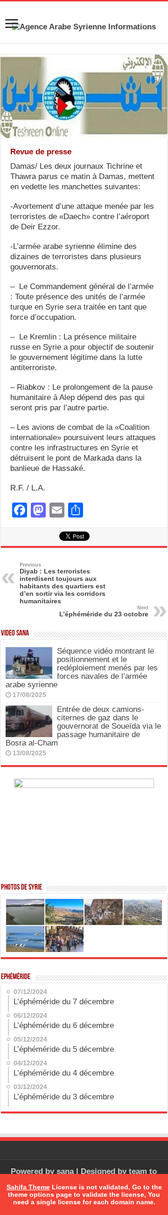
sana (65, 1171)
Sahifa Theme (28, 1187)
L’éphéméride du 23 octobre (103, 611)
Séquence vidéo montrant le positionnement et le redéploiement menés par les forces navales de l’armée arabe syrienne (82, 668)
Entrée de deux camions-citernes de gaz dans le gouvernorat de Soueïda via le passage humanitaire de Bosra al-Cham (83, 726)
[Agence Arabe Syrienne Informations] (84, 26)
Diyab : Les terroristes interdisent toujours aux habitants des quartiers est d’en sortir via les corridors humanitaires (62, 583)
